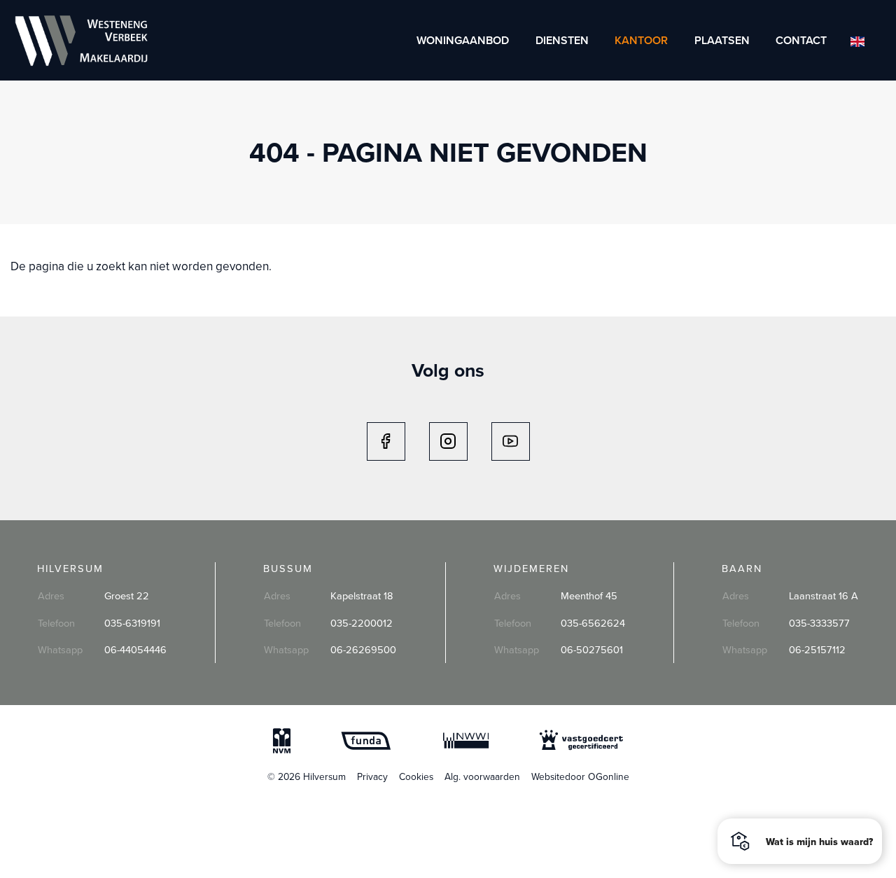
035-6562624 (593, 622)
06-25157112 (817, 649)
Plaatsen (722, 40)
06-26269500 (363, 649)
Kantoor (641, 40)
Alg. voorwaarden (482, 776)
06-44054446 (135, 649)
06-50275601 (592, 649)
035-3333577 (819, 622)
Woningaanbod (462, 40)
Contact (801, 40)
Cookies (416, 776)
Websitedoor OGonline (580, 776)
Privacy (372, 776)
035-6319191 (132, 622)
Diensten (562, 40)
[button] (800, 841)
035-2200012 (361, 622)
